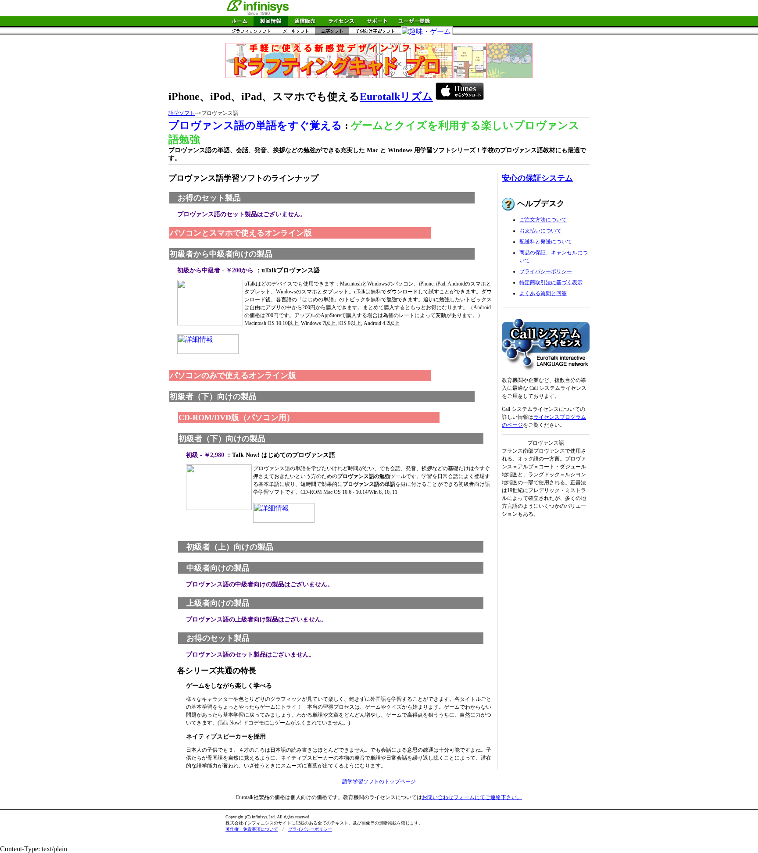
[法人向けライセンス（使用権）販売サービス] (341, 24)
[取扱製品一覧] (271, 24)
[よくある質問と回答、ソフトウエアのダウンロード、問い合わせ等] (377, 24)
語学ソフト (181, 113)
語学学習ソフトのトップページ (379, 781)
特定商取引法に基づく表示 (551, 282)
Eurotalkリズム (396, 96)
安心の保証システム (537, 178)
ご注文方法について (543, 220)
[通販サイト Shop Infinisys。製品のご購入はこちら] (305, 24)
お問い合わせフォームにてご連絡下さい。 (472, 797)
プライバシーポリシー (545, 271)
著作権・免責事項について (251, 829)
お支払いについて (540, 231)
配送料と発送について (545, 242)
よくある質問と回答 (543, 293)
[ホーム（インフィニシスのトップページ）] (239, 24)
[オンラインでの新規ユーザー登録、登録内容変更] (414, 24)
